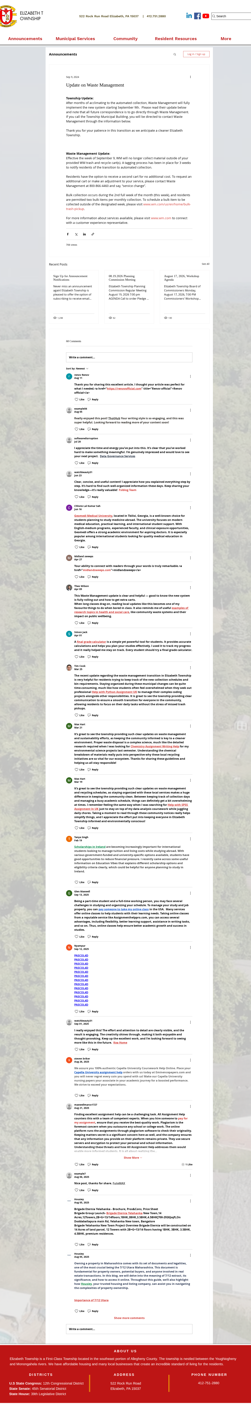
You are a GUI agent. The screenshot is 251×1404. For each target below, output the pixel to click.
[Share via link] (92, 234)
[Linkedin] (189, 16)
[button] (75, 37)
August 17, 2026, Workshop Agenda (181, 277)
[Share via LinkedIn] (84, 234)
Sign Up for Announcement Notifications (70, 277)
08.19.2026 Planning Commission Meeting (122, 277)
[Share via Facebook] (67, 234)
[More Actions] (190, 376)
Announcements (63, 54)
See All (206, 263)
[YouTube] (206, 16)
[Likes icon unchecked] (76, 399)
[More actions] (190, 77)
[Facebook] (197, 16)
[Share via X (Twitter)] (76, 234)
